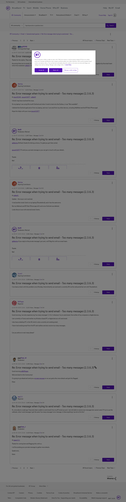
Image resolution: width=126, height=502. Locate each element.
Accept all (41, 70)
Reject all (55, 70)
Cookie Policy (68, 65)
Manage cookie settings (70, 70)
